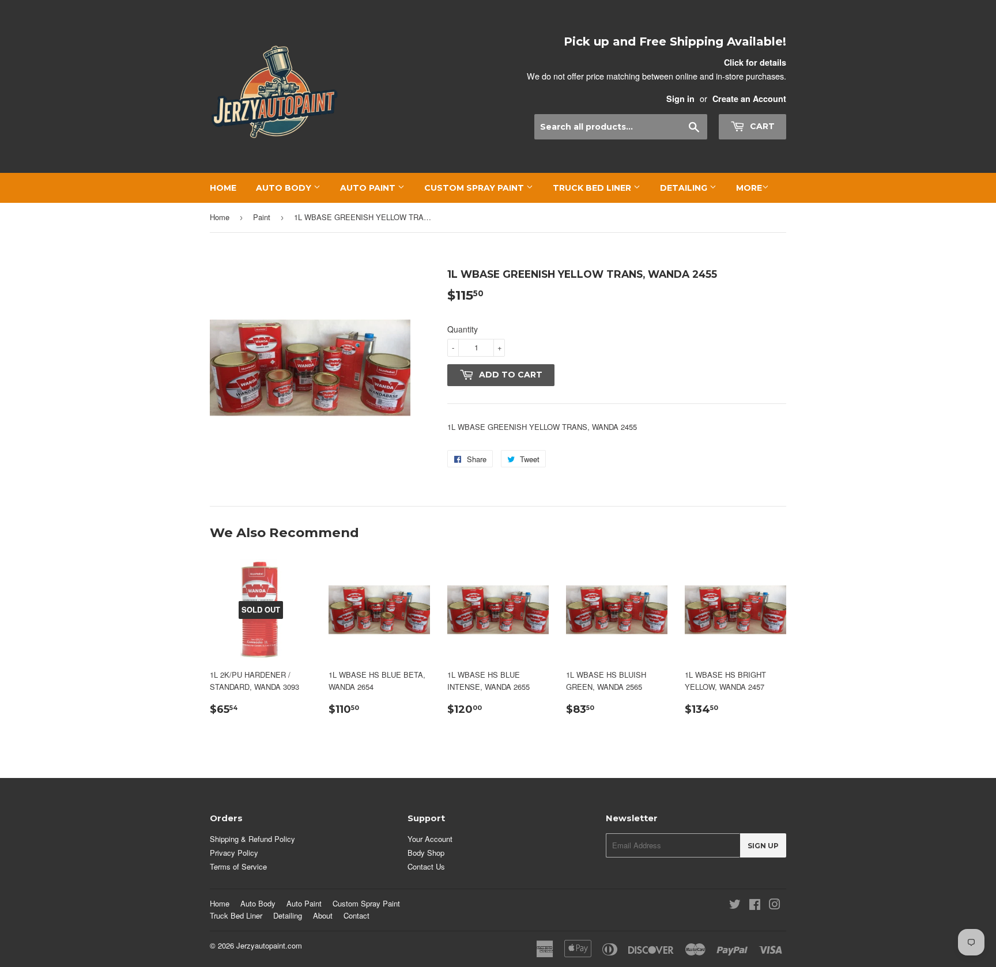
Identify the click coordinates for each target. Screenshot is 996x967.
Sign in (680, 98)
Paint (261, 216)
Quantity (462, 329)
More (749, 188)
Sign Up (763, 845)
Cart (761, 126)
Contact (356, 915)
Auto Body (285, 188)
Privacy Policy (234, 852)
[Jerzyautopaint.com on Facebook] (755, 905)
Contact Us (426, 866)
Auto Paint (369, 188)
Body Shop (426, 852)
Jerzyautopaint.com (269, 945)
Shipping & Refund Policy (252, 838)
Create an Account (749, 98)
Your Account (430, 838)
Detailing (685, 188)
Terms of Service (238, 866)
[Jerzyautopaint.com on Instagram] (774, 905)
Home (223, 188)
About (323, 915)
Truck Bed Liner (593, 188)
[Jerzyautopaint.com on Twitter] (735, 905)
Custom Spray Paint (475, 188)
